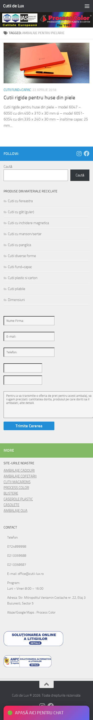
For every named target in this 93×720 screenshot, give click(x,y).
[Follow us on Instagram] (79, 153)
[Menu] (87, 6)
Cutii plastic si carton (22, 278)
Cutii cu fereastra (20, 201)
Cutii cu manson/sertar (24, 234)
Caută (8, 166)
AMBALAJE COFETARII (20, 476)
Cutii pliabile (16, 289)
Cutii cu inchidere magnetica (28, 223)
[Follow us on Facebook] (86, 153)
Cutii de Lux (13, 6)
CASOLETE (11, 505)
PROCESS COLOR (16, 488)
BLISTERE (11, 493)
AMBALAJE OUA (15, 510)
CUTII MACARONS (17, 482)
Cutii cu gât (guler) (21, 212)
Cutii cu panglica (19, 245)
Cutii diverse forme (22, 256)
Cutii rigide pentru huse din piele (39, 98)
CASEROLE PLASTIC (18, 499)
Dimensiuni (16, 300)
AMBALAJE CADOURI (19, 470)
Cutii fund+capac (17, 90)
